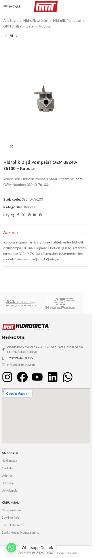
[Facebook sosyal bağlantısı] (18, 215)
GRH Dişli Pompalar (18, 26)
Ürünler (7, 475)
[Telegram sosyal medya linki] (40, 215)
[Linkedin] (52, 376)
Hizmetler (8, 483)
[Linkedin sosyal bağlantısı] (34, 215)
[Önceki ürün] (6, 35)
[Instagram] (7, 376)
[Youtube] (37, 376)
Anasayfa (10, 453)
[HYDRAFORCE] (60, 303)
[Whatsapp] (67, 376)
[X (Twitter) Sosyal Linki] (23, 215)
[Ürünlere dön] (11, 35)
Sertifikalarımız (12, 525)
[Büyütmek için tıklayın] (12, 147)
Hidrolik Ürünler (35, 20)
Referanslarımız (12, 510)
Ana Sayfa (10, 20)
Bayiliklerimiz (10, 517)
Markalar (7, 468)
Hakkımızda (9, 460)
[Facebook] (22, 376)
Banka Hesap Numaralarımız (20, 532)
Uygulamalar (10, 490)
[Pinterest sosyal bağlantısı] (29, 215)
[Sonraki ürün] (16, 35)
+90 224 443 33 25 (20, 358)
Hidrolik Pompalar (67, 20)
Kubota (45, 26)
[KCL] (21, 303)
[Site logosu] (46, 6)
